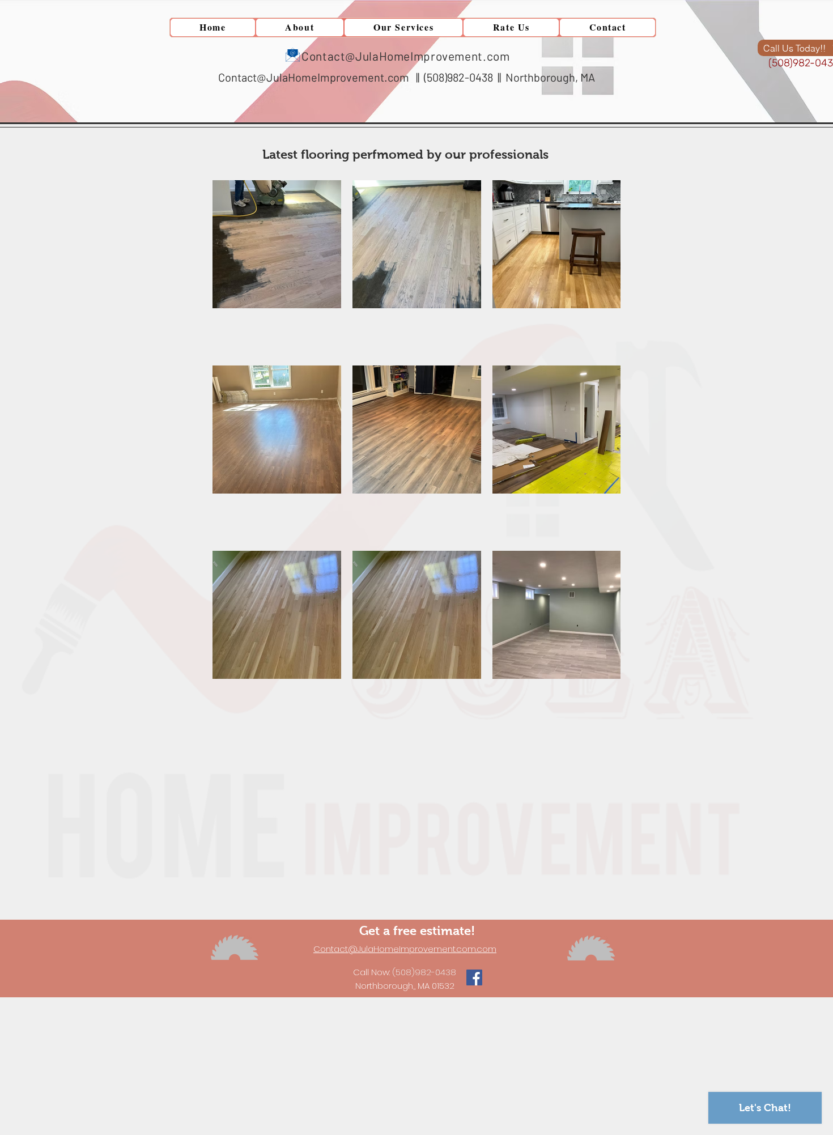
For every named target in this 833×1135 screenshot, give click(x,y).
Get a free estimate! (418, 931)
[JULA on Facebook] (474, 977)
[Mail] (292, 54)
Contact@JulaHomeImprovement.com (313, 77)
